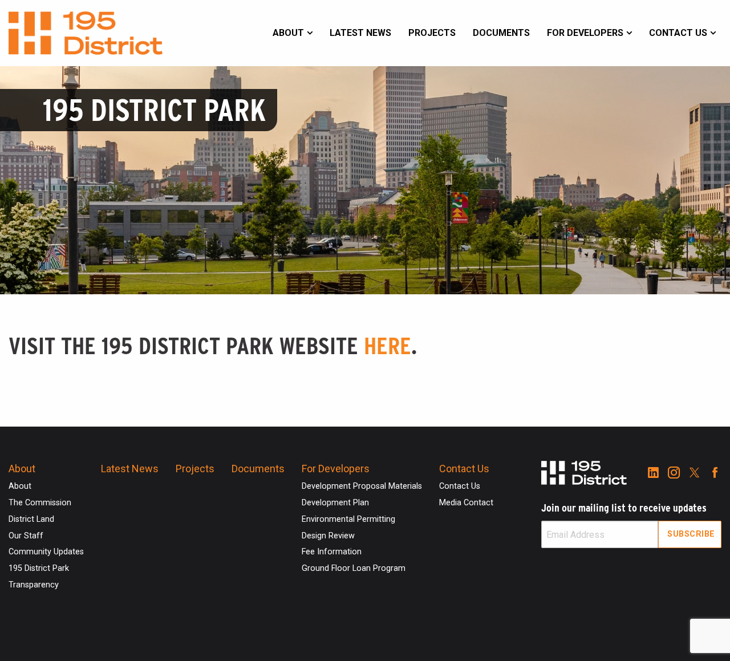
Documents (501, 32)
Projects (432, 32)
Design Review (328, 536)
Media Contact (466, 503)
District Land (31, 519)
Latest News (360, 32)
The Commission (40, 503)
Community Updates (46, 552)
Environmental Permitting (348, 519)
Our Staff (26, 536)
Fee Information (332, 552)
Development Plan (335, 503)
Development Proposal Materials (362, 486)
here (387, 345)
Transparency (34, 585)
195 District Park (39, 568)
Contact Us (678, 32)
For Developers (585, 32)
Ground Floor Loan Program (353, 568)
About (288, 32)
